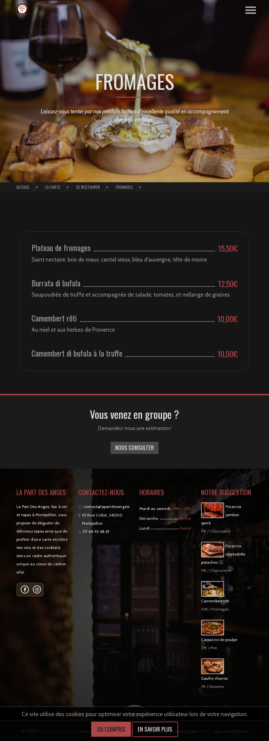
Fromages (124, 187)
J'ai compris (111, 729)
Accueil (23, 187)
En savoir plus (155, 729)
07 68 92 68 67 (96, 531)
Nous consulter (134, 447)
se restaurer (88, 187)
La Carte (52, 187)
